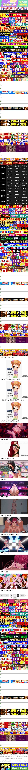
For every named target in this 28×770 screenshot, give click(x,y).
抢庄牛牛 (17, 183)
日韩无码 (24, 203)
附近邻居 (9, 177)
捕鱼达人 (9, 183)
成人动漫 (24, 168)
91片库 (9, 191)
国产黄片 (9, 194)
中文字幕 (17, 171)
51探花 (24, 188)
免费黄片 (24, 194)
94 (14, 595)
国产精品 (9, 166)
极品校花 (9, 203)
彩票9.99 (9, 186)
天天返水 (24, 186)
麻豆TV (17, 188)
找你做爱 (24, 177)
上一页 (6, 595)
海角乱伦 (17, 197)
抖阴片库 (3, 196)
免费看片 (3, 201)
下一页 (22, 595)
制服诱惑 (24, 197)
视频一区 (3, 167)
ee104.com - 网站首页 (13, 12)
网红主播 (17, 166)
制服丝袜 (17, 174)
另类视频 (24, 174)
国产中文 (9, 200)
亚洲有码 (9, 168)
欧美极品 (17, 168)
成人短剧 (24, 200)
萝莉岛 (24, 191)
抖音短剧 (9, 188)
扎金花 (17, 186)
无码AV (3, 190)
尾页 (15, 597)
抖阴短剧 (17, 203)
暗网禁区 (9, 197)
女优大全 (17, 191)
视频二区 (3, 173)
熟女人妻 (17, 194)
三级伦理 (9, 171)
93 (11, 595)
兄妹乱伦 (17, 200)
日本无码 (24, 166)
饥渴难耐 (17, 177)
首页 (2, 595)
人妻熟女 (9, 174)
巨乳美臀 (24, 171)
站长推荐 (3, 178)
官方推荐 (3, 184)
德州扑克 (24, 183)
